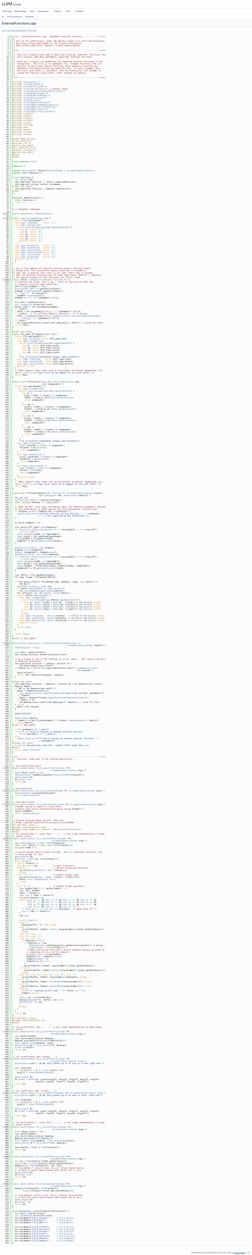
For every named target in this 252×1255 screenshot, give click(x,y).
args (44, 527)
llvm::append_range (25, 1043)
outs (17, 1047)
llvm (33, 161)
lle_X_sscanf (43, 1059)
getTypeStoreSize (44, 541)
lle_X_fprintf (43, 1127)
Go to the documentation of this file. (19, 30)
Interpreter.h (31, 82)
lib (3, 17)
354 (6, 838)
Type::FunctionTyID (31, 252)
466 (6, 1093)
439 (6, 1031)
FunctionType (56, 170)
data (52, 552)
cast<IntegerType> (36, 227)
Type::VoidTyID (29, 223)
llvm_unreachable (28, 357)
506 (6, 1184)
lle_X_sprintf (43, 838)
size (31, 511)
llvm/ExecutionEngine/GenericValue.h (44, 91)
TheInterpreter (44, 214)
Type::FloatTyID (29, 245)
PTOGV (39, 1041)
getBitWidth (59, 227)
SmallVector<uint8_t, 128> (29, 548)
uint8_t (19, 552)
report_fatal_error (25, 373)
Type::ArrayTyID (29, 257)
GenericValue (29, 170)
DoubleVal (43, 459)
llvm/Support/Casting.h (37, 102)
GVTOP (34, 470)
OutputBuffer (29, 843)
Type (40, 218)
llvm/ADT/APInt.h (33, 84)
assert (18, 772)
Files (68, 11)
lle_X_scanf (42, 1093)
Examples (79, 11)
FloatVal (41, 448)
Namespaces (43, 11)
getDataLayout (77, 720)
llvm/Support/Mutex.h (35, 109)
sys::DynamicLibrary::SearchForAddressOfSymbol (73, 316)
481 (6, 1127)
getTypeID (31, 218)
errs (19, 732)
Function (58, 280)
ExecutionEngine (14, 17)
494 (6, 1156)
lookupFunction (37, 280)
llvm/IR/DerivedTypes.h (37, 95)
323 (6, 768)
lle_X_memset (43, 1156)
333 (6, 791)
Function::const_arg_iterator (37, 529)
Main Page (7, 11)
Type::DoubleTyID (30, 248)
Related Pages (20, 11)
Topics (32, 11)
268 (6, 643)
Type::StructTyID (30, 255)
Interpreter (29, 17)
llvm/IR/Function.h (34, 98)
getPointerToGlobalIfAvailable (68, 698)
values (45, 554)
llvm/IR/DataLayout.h (35, 93)
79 (6, 214)
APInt (56, 602)
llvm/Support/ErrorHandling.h (40, 107)
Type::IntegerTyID (30, 225)
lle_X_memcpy (43, 1184)
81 (6, 218)
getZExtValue (64, 398)
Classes (57, 11)
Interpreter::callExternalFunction (47, 643)
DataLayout (51, 495)
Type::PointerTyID (30, 250)
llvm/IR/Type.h (32, 100)
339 (6, 804)
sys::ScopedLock (23, 304)
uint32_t (54, 929)
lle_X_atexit (43, 768)
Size (39, 954)
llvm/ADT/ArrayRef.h (35, 86)
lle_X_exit (41, 791)
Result (38, 602)
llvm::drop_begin (56, 1141)
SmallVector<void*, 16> (27, 554)
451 (6, 1059)
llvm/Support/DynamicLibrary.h (41, 105)
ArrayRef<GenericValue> (80, 170)
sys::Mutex (20, 179)
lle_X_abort (42, 804)
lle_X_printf (43, 1031)
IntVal (52, 398)
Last (27, 895)
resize (27, 550)
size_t (34, 1163)
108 (6, 280)
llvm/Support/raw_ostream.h (39, 111)
